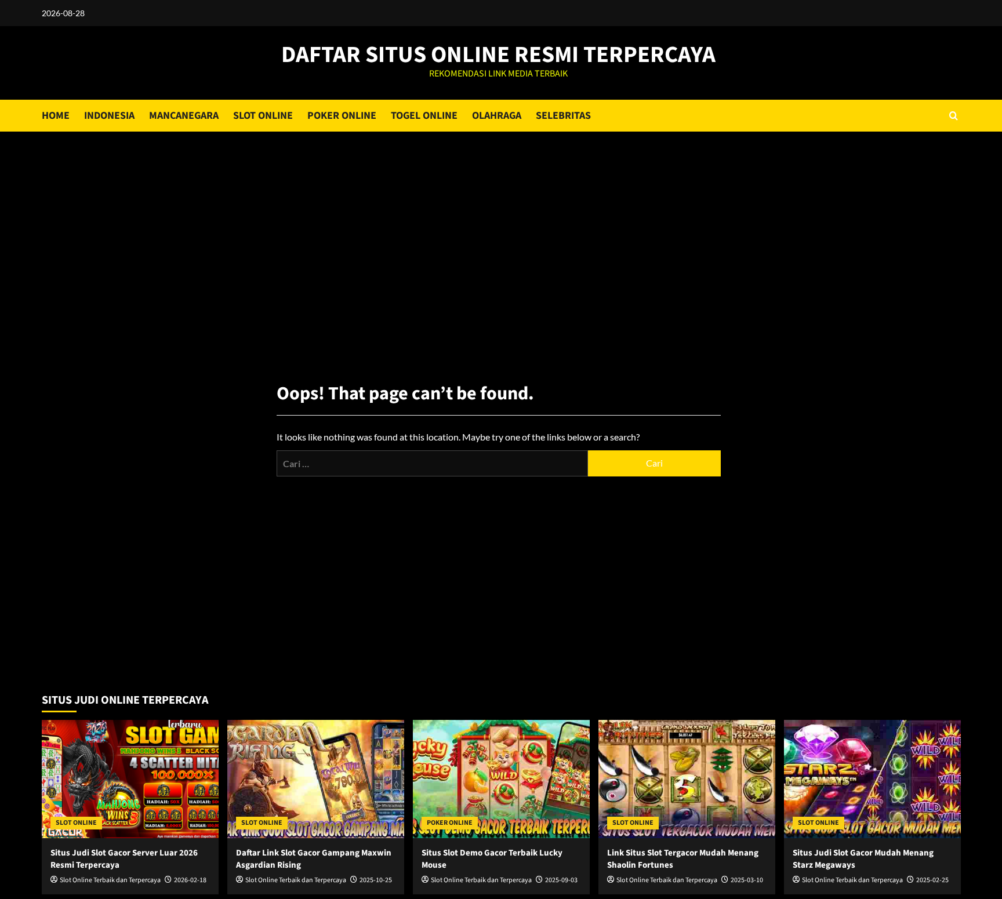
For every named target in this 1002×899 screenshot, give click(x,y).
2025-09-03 (561, 880)
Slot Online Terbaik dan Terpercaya (110, 880)
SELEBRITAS (563, 115)
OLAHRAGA (496, 115)
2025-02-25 (932, 880)
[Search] (953, 115)
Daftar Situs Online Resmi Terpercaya (498, 54)
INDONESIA (109, 115)
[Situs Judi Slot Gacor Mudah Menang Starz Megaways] (872, 779)
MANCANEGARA (184, 115)
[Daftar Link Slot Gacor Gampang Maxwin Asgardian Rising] (315, 779)
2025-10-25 (376, 880)
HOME (56, 115)
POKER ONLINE (341, 115)
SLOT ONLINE (263, 115)
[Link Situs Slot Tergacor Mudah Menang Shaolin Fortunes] (686, 779)
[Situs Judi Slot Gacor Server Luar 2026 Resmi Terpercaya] (130, 779)
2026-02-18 (190, 880)
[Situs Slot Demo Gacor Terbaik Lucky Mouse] (501, 779)
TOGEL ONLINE (424, 115)
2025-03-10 (747, 880)
